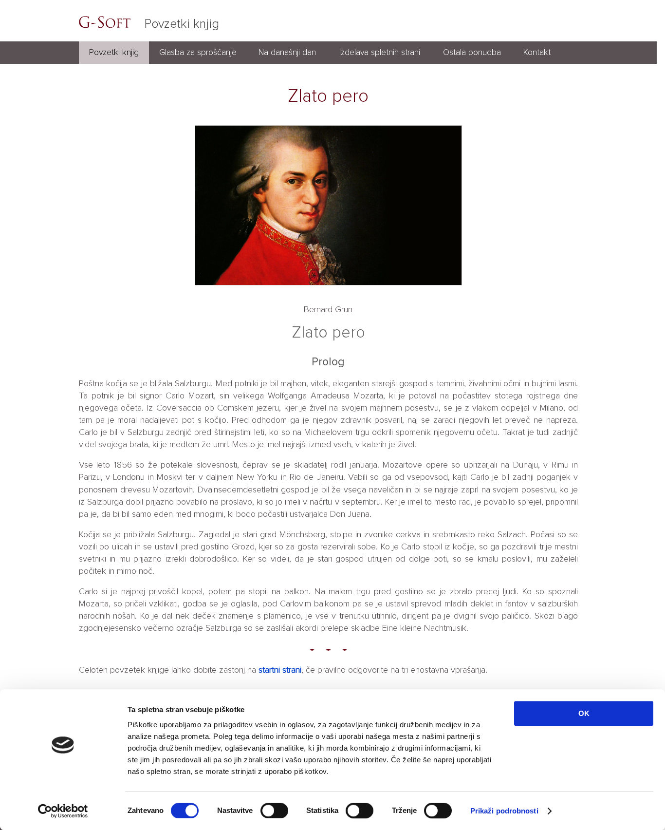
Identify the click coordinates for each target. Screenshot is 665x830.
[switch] (274, 810)
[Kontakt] (537, 61)
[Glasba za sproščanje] (198, 61)
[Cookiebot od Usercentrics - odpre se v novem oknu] (63, 811)
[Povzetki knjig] (114, 61)
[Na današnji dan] (287, 61)
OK (584, 713)
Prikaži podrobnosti (504, 811)
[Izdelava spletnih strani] (380, 61)
